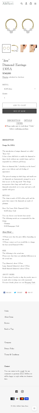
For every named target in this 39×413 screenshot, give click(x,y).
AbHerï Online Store (22, 406)
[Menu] (35, 3)
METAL (5, 84)
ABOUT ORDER (8, 274)
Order (6, 310)
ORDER (19, 123)
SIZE (4, 250)
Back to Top (9, 328)
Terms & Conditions (11, 354)
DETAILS (28, 120)
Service (7, 322)
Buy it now (20, 111)
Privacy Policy (9, 348)
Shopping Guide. (30, 282)
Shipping (5, 77)
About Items (8, 316)
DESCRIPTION (13, 120)
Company (7, 342)
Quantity (4, 93)
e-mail (22, 371)
